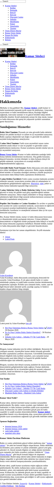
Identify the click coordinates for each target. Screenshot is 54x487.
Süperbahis (14, 26)
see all (28, 323)
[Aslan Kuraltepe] (15, 273)
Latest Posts (9, 239)
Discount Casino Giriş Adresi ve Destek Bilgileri (24, 391)
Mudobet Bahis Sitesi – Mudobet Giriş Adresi (23, 393)
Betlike (13, 8)
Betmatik (13, 10)
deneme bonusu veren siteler (16, 429)
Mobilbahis (14, 22)
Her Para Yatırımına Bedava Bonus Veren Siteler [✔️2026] (28, 328)
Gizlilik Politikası (7, 486)
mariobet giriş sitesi (12, 433)
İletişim (8, 40)
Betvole (13, 15)
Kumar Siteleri (11, 6)
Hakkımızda (10, 37)
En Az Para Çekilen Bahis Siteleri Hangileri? (23, 332)
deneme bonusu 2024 (13, 426)
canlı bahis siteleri (12, 431)
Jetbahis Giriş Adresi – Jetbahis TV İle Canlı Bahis (25, 337)
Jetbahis (13, 19)
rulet (41, 183)
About (7, 237)
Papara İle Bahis (11, 35)
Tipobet (13, 28)
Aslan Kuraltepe (6, 275)
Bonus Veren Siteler (13, 33)
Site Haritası (20, 486)
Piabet (12, 24)
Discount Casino (16, 17)
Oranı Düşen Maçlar (13, 31)
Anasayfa (23, 483)
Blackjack (35, 183)
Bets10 (13, 12)
